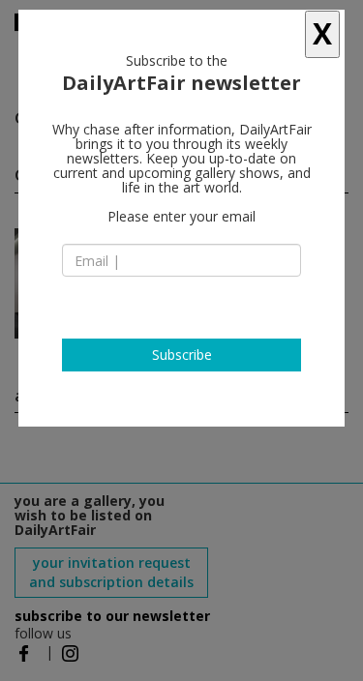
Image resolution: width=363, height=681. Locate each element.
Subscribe (182, 354)
